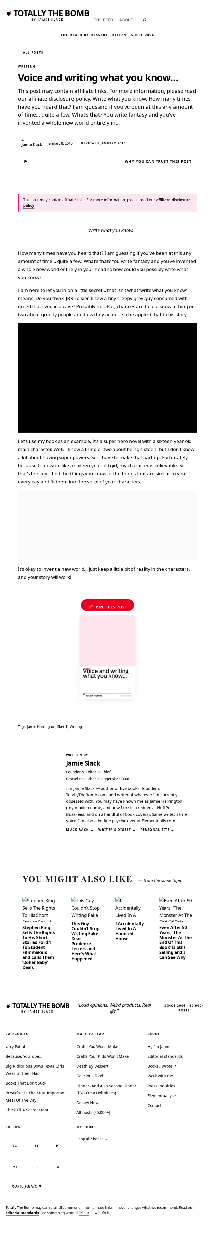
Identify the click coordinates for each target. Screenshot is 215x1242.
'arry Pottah (16, 1046)
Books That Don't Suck (26, 1083)
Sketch (62, 726)
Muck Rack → (80, 830)
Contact (155, 1105)
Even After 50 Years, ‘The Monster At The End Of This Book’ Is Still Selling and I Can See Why (175, 942)
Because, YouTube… (24, 1056)
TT (37, 1145)
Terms (126, 1229)
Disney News (88, 1102)
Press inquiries (161, 1085)
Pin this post (108, 607)
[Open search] (145, 20)
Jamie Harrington (41, 726)
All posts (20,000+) (93, 1112)
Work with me (160, 1075)
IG (15, 1145)
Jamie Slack (83, 763)
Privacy (107, 1229)
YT (15, 1167)
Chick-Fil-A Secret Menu (28, 1109)
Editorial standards (165, 1056)
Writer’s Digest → (117, 830)
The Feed (103, 20)
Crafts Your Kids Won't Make (102, 1056)
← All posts (30, 52)
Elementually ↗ (162, 1095)
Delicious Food (89, 1075)
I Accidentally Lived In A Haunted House (129, 931)
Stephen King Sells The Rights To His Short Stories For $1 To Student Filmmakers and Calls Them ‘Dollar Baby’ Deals (38, 947)
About (126, 20)
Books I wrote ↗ (162, 1066)
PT (58, 1145)
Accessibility (196, 1229)
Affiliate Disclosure (157, 1231)
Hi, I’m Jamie (159, 1046)
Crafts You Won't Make (97, 1046)
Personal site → (158, 830)
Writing (27, 66)
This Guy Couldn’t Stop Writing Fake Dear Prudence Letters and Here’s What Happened (85, 941)
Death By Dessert (92, 1066)
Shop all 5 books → (92, 1138)
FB (36, 1167)
